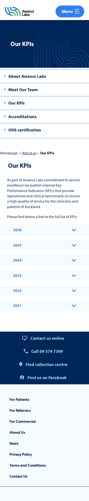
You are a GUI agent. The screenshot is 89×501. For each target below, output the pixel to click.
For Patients (19, 399)
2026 (17, 229)
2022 (17, 290)
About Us (17, 432)
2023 (17, 275)
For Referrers (20, 410)
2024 (17, 260)
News (14, 443)
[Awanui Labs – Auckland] (19, 11)
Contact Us (18, 476)
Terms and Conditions (27, 465)
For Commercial (22, 421)
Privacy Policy (20, 454)
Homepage (9, 153)
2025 (17, 245)
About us (29, 153)
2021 (17, 305)
